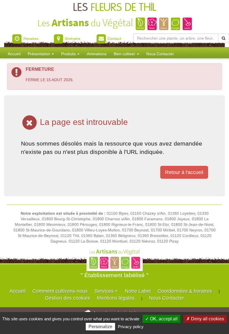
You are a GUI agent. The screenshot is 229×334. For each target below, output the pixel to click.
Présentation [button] (39, 54)
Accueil (14, 54)
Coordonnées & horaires (185, 291)
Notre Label (138, 291)
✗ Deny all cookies (205, 318)
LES (114, 7)
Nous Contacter (160, 54)
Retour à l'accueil (184, 172)
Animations (96, 54)
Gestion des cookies (67, 298)
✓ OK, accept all (161, 318)
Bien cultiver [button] (125, 54)
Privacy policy (131, 326)
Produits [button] (69, 54)
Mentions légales (116, 298)
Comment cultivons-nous (60, 291)
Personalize (100, 326)
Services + (106, 291)
